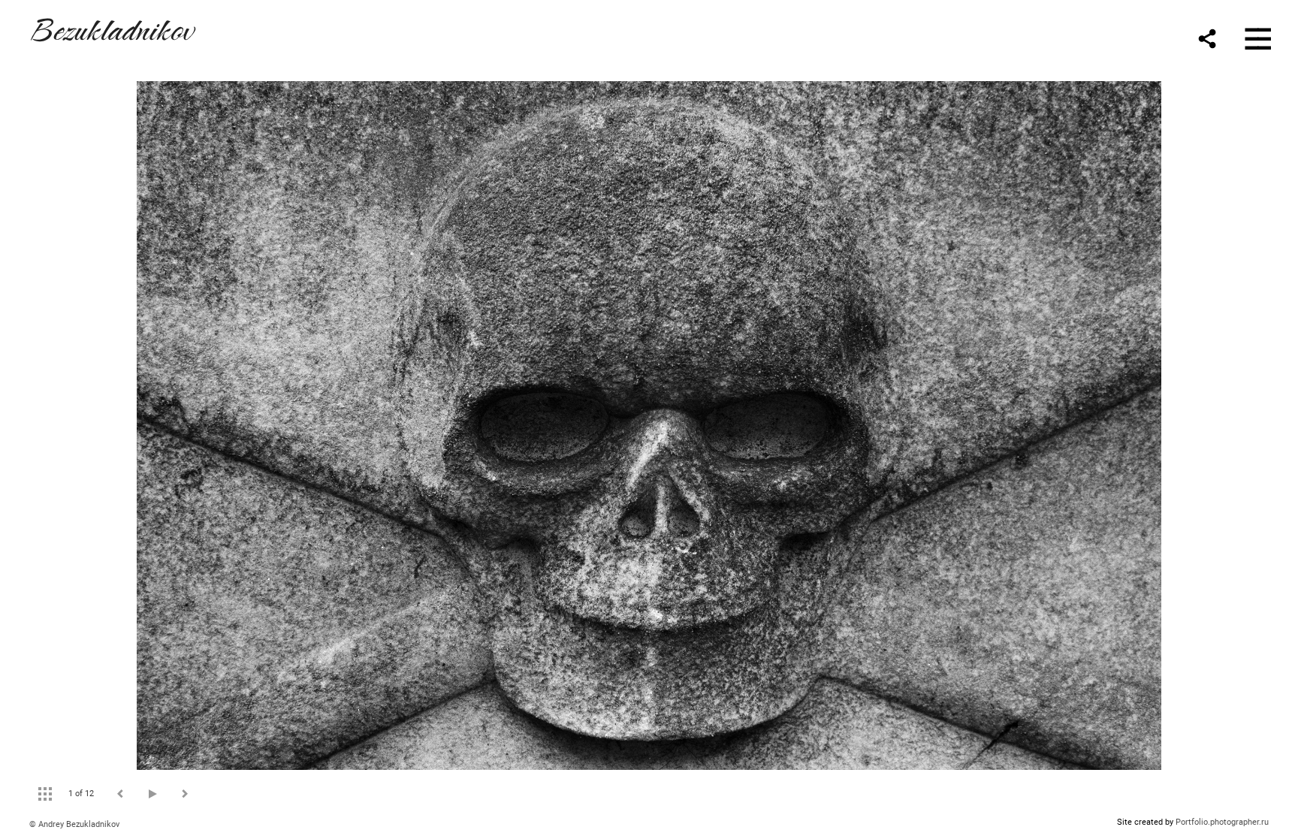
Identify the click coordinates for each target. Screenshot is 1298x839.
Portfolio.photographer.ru (1222, 822)
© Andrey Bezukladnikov (74, 824)
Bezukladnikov (111, 27)
